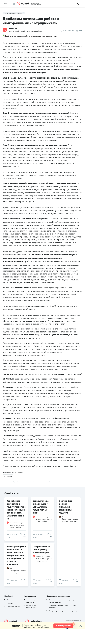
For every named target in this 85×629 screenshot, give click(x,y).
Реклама (10, 603)
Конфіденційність (13, 606)
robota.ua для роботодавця (31, 606)
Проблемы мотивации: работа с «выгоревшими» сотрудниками (53, 482)
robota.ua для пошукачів (31, 600)
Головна (5, 482)
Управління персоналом (20, 482)
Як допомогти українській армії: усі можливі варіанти (62, 600)
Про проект (11, 599)
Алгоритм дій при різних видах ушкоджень (64, 610)
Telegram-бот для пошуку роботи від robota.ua (62, 606)
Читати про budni (63, 626)
